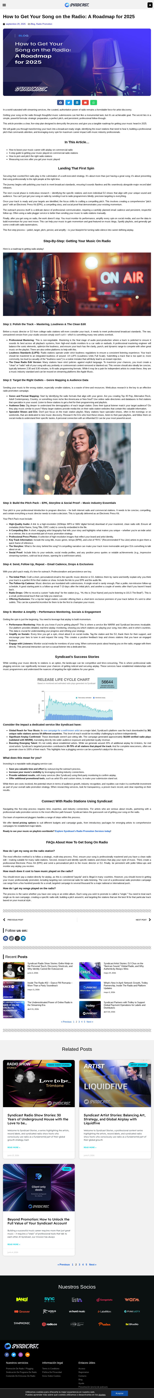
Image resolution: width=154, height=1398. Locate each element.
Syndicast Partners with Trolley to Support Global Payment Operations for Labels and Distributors (124, 1005)
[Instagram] (17, 938)
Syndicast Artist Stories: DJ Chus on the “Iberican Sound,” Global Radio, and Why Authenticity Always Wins (124, 966)
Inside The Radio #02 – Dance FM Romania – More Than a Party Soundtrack (50, 984)
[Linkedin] (23, 938)
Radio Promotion (44, 24)
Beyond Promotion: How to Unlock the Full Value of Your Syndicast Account (38, 1221)
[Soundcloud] (27, 1354)
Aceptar (119, 1393)
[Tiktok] (11, 938)
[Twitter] (13, 1354)
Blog (33, 24)
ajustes (102, 1394)
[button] (4, 5)
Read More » (14, 1147)
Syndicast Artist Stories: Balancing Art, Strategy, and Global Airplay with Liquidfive (114, 1119)
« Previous (66, 1021)
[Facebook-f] (7, 1354)
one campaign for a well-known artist (61, 730)
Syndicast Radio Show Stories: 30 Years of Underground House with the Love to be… (38, 1119)
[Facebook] (5, 938)
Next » (90, 1021)
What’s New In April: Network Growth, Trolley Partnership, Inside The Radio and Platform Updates (126, 985)
